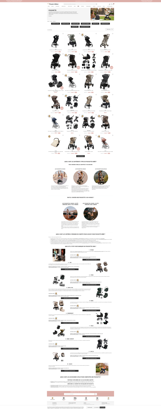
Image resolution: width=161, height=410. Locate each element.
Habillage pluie (53, 382)
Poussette (54, 21)
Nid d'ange (52, 381)
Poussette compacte (85, 23)
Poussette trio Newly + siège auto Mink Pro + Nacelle (68, 320)
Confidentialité (54, 405)
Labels (104, 6)
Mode (75, 6)
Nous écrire (103, 404)
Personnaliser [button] (89, 407)
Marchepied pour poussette (54, 385)
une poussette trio (75, 238)
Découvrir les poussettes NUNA (91, 310)
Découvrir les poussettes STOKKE (91, 259)
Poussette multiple (105, 23)
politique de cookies (80, 408)
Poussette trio (74, 26)
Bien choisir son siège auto (87, 403)
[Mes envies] (111, 4)
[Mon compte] (109, 4)
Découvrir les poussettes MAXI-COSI (70, 298)
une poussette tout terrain (102, 239)
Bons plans (99, 6)
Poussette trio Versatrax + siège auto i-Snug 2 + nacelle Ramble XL (70, 266)
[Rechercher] (96, 4)
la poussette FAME (53, 290)
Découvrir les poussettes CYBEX (91, 284)
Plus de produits (80, 156)
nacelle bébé (102, 238)
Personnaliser (88, 6)
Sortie (49, 6)
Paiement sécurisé (54, 404)
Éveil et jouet (70, 6)
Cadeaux (94, 6)
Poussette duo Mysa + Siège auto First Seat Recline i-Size (90, 355)
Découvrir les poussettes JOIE (70, 269)
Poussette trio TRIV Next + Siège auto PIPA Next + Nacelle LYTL (91, 307)
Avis (69, 404)
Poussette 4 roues (65, 23)
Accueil (48, 21)
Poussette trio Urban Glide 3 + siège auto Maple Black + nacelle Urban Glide (92, 333)
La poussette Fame (98, 242)
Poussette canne (75, 23)
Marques (82, 6)
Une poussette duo (81, 238)
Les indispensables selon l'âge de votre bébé (89, 404)
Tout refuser (96, 407)
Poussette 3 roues (55, 23)
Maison (52, 6)
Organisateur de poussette (54, 386)
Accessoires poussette (85, 26)
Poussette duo (95, 23)
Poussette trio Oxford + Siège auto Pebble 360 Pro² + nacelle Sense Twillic (71, 295)
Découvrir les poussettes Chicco (91, 358)
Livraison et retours (54, 403)
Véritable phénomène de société (98, 251)
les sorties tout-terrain (62, 186)
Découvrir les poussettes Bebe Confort (69, 348)
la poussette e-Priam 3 (85, 242)
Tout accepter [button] (102, 407)
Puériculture (63, 6)
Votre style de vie (53, 239)
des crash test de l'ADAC (71, 240)
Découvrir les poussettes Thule (91, 336)
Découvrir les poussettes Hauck (69, 370)
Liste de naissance (109, 6)
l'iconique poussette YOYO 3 (79, 251)
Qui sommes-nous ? (71, 403)
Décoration (57, 6)
